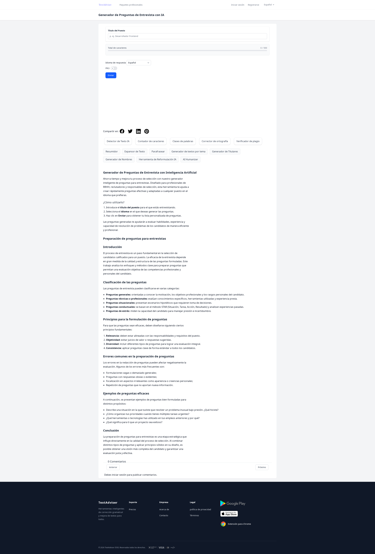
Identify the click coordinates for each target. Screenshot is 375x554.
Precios (132, 509)
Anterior (113, 467)
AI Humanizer (190, 159)
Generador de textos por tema (188, 151)
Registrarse (253, 4)
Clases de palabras (183, 141)
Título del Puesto (116, 30)
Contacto (163, 515)
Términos (194, 515)
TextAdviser (107, 502)
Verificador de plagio (248, 141)
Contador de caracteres (151, 141)
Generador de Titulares (225, 151)
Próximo (262, 467)
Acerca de (164, 509)
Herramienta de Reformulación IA (157, 159)
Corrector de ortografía (215, 141)
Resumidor (112, 151)
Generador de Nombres (119, 159)
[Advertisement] (187, 104)
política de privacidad (200, 509)
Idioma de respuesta (115, 62)
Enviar (111, 75)
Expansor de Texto (135, 151)
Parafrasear (158, 151)
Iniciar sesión (237, 4)
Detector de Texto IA (118, 141)
